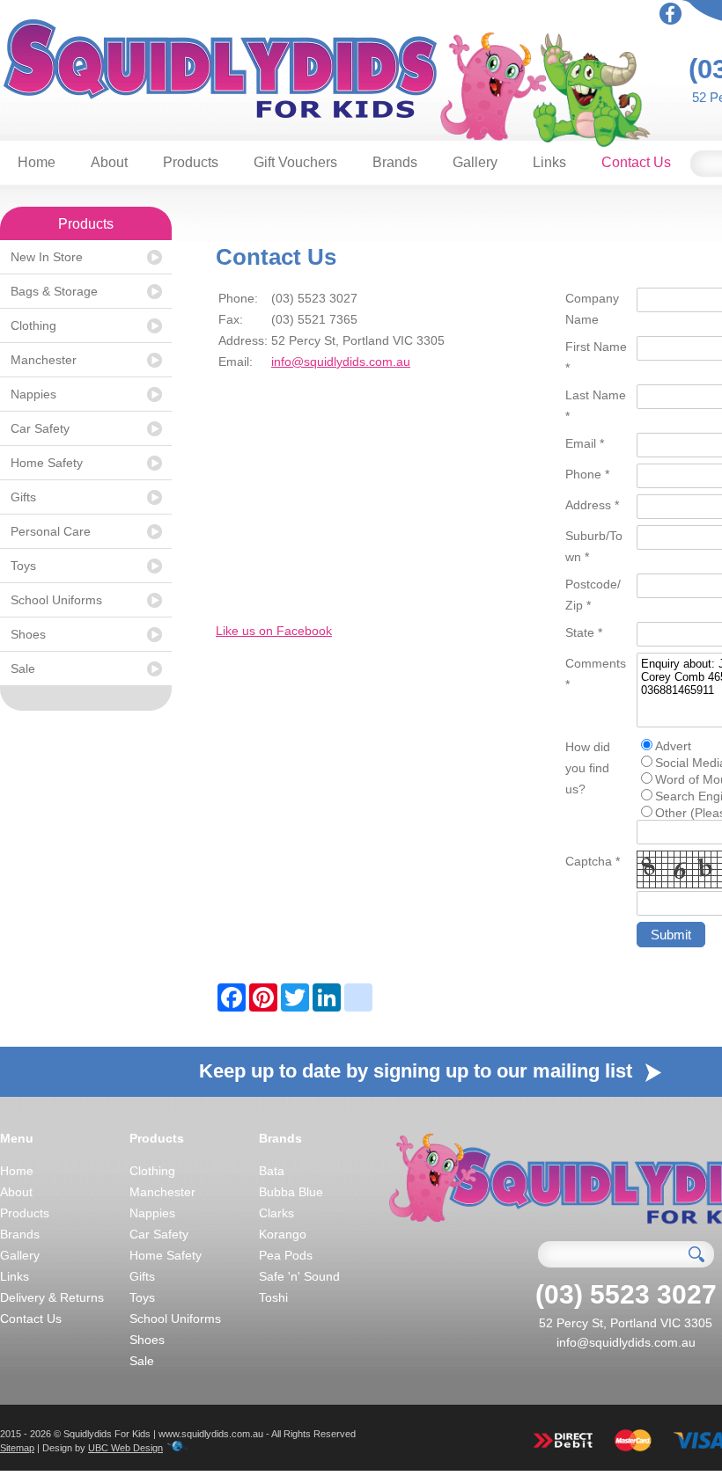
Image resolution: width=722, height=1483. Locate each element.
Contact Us (636, 162)
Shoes (28, 634)
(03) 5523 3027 (626, 1294)
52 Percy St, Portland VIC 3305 (625, 1323)
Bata (271, 1171)
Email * (584, 443)
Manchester (44, 360)
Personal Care (51, 531)
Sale (23, 668)
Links (549, 162)
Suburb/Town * (594, 546)
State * (583, 632)
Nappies (33, 394)
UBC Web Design (125, 1448)
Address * (592, 505)
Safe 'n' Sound (299, 1276)
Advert (673, 746)
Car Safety (40, 428)
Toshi (273, 1297)
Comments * (595, 673)
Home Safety (47, 463)
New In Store (47, 257)
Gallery (475, 162)
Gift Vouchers (295, 162)
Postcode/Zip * (593, 594)
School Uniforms (56, 600)
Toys (23, 566)
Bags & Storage (54, 291)
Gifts (23, 497)
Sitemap (17, 1448)
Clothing (33, 325)
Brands (394, 162)
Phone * (587, 474)
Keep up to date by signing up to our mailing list (418, 1071)
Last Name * (595, 405)
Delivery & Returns (52, 1297)
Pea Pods (286, 1255)
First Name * (596, 357)
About (109, 162)
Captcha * (592, 861)
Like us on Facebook (274, 631)
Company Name (592, 308)
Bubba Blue (291, 1192)
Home (36, 162)
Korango (282, 1234)
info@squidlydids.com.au (340, 361)
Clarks (276, 1213)
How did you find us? (587, 768)
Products (190, 162)
